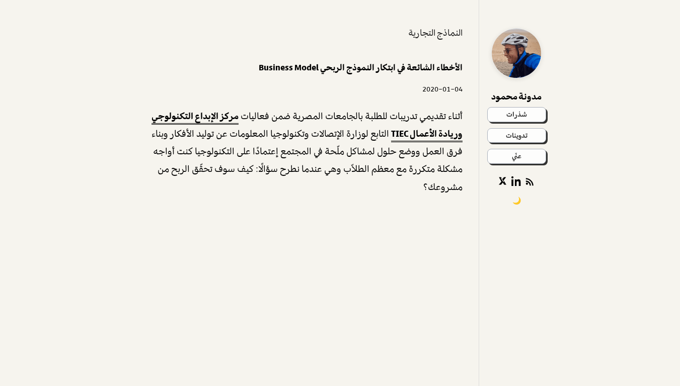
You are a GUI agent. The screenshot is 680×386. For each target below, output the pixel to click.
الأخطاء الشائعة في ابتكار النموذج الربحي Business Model (361, 67)
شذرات (516, 114)
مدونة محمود (516, 96)
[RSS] (530, 181)
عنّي (516, 156)
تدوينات (516, 135)
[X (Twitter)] (502, 181)
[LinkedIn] (516, 181)
